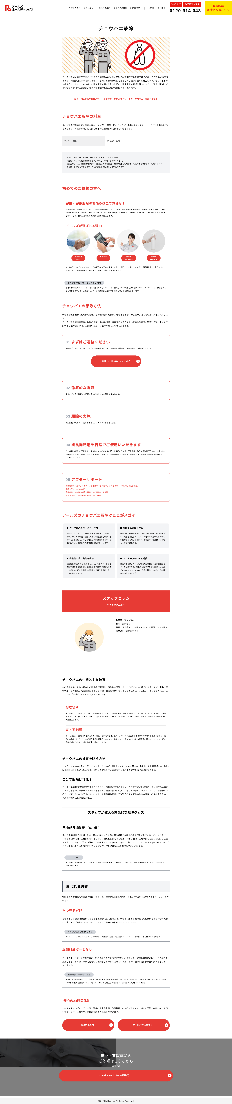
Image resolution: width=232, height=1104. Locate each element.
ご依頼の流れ (74, 8)
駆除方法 (108, 99)
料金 (76, 99)
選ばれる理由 (104, 8)
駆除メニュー (89, 8)
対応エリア (135, 8)
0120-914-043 (185, 10)
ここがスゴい (120, 99)
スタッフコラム (136, 99)
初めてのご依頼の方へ (91, 99)
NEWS (152, 8)
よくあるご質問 (120, 8)
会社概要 (162, 8)
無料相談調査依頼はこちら (218, 8)
